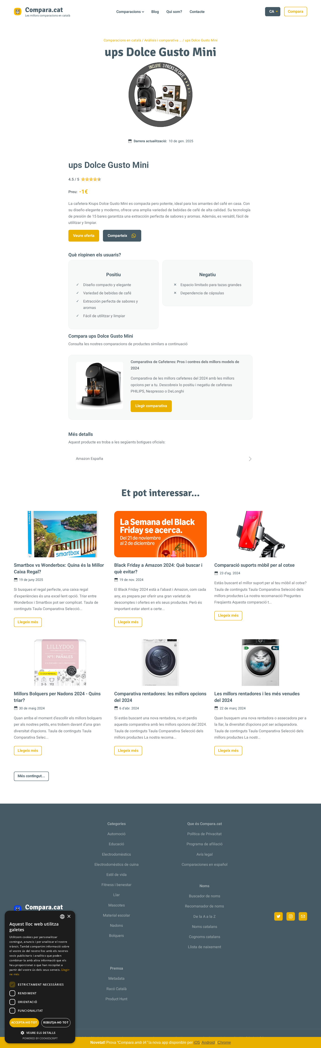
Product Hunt (116, 999)
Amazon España (89, 458)
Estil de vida (116, 875)
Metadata (116, 978)
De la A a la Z (204, 916)
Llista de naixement (204, 947)
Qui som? (174, 12)
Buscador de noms (204, 896)
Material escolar (116, 915)
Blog (155, 12)
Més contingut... (31, 776)
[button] (39, 1032)
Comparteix (117, 236)
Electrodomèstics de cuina (116, 864)
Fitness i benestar (116, 885)
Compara (295, 11)
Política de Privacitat (204, 834)
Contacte (197, 12)
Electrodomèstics (116, 854)
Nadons (116, 925)
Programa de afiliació (205, 844)
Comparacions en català (122, 40)
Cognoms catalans (204, 937)
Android (208, 1042)
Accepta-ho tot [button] (24, 1022)
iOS (197, 1042)
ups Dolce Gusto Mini (201, 40)
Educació (116, 844)
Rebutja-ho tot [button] (55, 1022)
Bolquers (116, 936)
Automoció (116, 834)
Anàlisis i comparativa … (163, 40)
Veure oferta (83, 236)
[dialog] (40, 977)
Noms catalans (204, 927)
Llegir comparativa (151, 406)
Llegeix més (28, 622)
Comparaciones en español (204, 864)
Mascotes (116, 905)
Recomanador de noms (204, 906)
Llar (116, 895)
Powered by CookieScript (40, 1038)
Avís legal (204, 854)
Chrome (224, 1042)
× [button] (68, 916)
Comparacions (128, 12)
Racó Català (116, 989)
